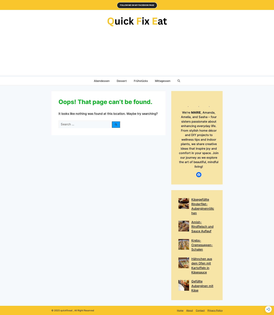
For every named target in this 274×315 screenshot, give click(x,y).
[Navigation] (137, 21)
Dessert (122, 80)
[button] (179, 81)
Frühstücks (141, 80)
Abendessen (102, 80)
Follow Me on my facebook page (137, 5)
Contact (200, 310)
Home (180, 310)
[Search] (116, 124)
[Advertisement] (137, 55)
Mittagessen (162, 80)
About (189, 310)
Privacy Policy (215, 310)
